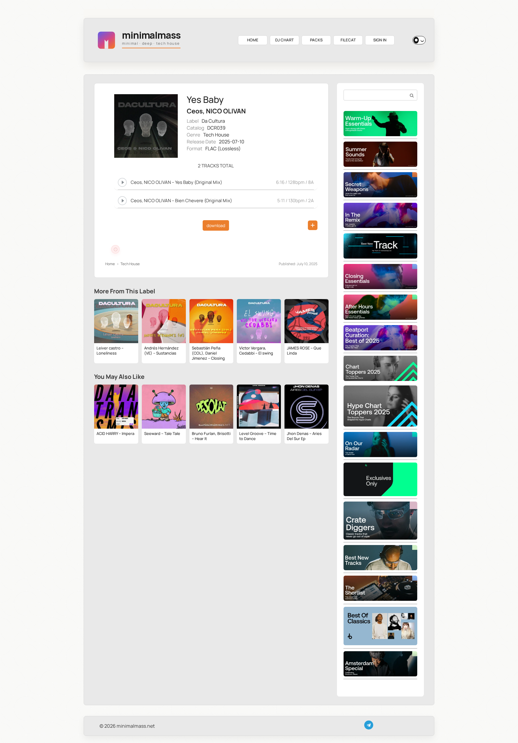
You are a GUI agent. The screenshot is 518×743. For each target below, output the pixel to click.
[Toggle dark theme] (419, 40)
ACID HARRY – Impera (115, 433)
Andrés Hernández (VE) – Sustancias (161, 350)
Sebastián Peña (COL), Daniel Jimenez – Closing (208, 353)
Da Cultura (213, 121)
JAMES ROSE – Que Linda (304, 350)
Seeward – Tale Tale (162, 433)
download (216, 225)
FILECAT (348, 40)
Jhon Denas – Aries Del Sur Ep (304, 436)
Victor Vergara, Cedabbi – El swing (256, 350)
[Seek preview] (216, 188)
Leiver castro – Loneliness (110, 350)
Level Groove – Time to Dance (257, 436)
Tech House (216, 134)
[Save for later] (312, 225)
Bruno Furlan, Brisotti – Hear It (211, 436)
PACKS (316, 40)
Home (110, 263)
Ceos (195, 111)
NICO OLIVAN (226, 111)
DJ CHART (284, 40)
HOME (252, 40)
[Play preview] (122, 182)
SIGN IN (379, 40)
